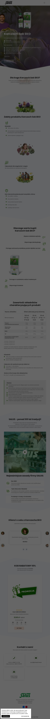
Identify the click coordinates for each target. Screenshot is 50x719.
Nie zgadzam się (25, 716)
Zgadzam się (6, 716)
